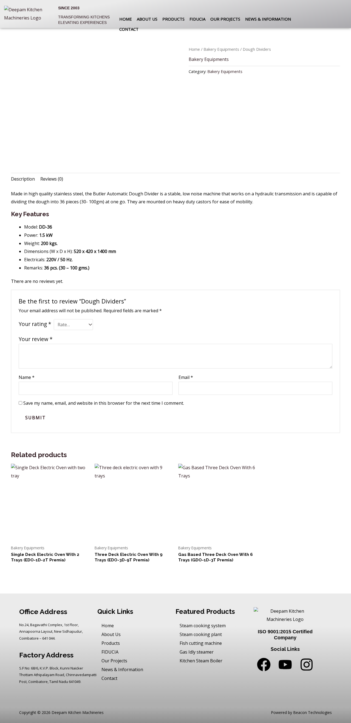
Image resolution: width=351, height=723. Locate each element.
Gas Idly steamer (197, 652)
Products (173, 19)
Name (27, 377)
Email (186, 377)
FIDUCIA (197, 19)
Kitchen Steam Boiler (201, 661)
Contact (128, 29)
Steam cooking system (203, 626)
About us (147, 19)
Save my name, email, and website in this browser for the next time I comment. (103, 403)
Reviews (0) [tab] (51, 179)
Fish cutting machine (201, 643)
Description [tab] (23, 179)
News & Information (268, 19)
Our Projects (225, 19)
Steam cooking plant (201, 634)
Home (125, 19)
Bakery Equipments (221, 49)
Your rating (35, 324)
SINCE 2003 (69, 8)
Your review (36, 339)
